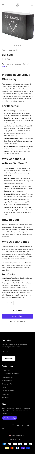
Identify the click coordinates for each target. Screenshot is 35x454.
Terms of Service (7, 377)
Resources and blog (8, 391)
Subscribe (9, 358)
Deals (4, 387)
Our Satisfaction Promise (10, 374)
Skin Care (5, 397)
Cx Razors (5, 394)
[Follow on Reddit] (28, 425)
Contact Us (6, 370)
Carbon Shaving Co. (10, 50)
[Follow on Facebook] (3, 425)
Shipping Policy (7, 384)
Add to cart (17, 310)
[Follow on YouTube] (18, 425)
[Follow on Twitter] (8, 425)
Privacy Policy (7, 380)
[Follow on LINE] (3, 428)
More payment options (17, 321)
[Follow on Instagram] (13, 425)
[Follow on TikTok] (23, 425)
